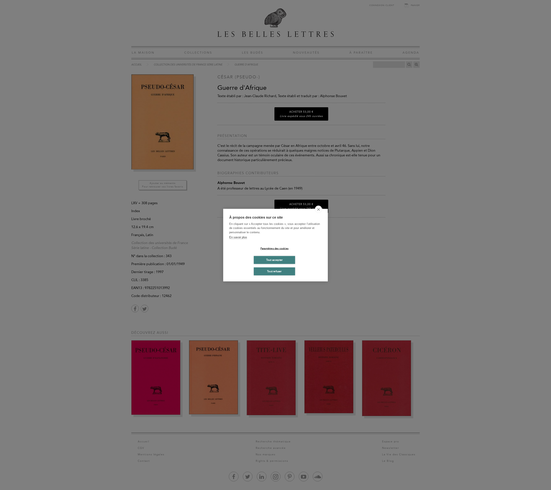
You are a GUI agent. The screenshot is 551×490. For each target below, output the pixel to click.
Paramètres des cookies (274, 248)
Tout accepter (274, 259)
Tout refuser (274, 271)
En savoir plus (238, 237)
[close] (318, 209)
